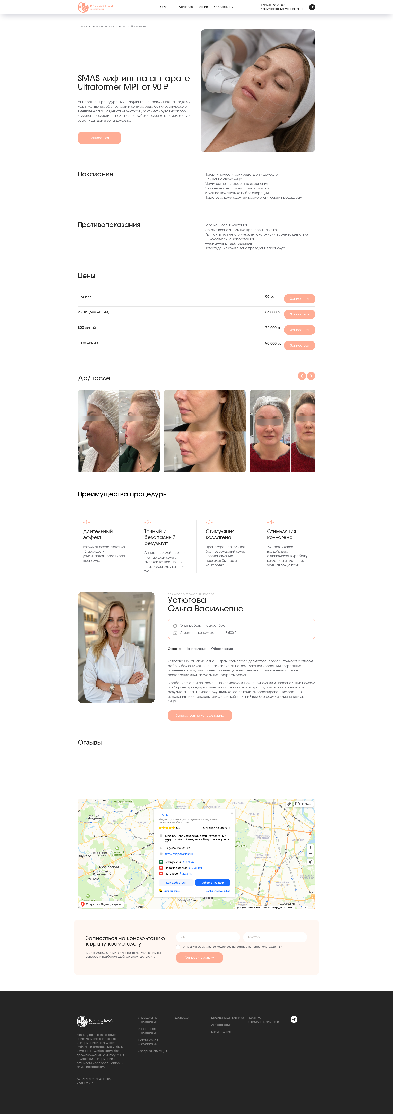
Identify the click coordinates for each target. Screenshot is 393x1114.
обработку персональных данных (259, 947)
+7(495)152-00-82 (273, 4)
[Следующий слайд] (311, 376)
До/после (185, 7)
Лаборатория (221, 1025)
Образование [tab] (222, 648)
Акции (203, 7)
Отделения (222, 7)
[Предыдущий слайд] (302, 376)
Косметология (221, 1032)
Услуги (164, 7)
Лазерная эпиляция (152, 1051)
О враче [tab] (174, 648)
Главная (82, 26)
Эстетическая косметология (148, 1042)
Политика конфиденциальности (263, 1019)
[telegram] (312, 7)
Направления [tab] (196, 648)
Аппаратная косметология (109, 26)
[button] (99, 138)
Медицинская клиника (227, 1017)
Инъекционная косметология (148, 1019)
